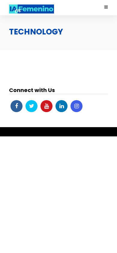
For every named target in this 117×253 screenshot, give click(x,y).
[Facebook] (16, 106)
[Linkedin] (62, 106)
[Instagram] (76, 106)
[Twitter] (32, 106)
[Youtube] (46, 106)
